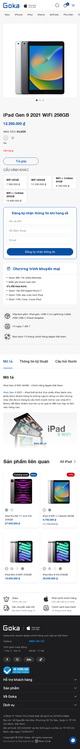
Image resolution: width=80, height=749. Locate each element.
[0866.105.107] (7, 659)
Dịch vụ (9, 705)
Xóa (5, 143)
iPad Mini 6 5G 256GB (55, 574)
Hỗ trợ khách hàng (17, 679)
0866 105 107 (37, 641)
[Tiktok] (40, 659)
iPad (30, 14)
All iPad (66, 461)
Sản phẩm (11, 688)
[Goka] (11, 5)
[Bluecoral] (27, 741)
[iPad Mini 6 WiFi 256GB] (21, 562)
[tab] (8, 361)
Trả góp (21, 161)
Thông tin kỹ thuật (33, 361)
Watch (41, 14)
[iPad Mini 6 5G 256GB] (59, 562)
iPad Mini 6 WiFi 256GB (18, 574)
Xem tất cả (40, 443)
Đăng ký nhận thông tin (40, 251)
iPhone (19, 14)
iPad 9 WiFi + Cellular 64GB (58, 515)
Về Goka (10, 696)
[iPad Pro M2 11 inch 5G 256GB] (21, 504)
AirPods (54, 14)
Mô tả (8, 361)
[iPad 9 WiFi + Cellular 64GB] (59, 504)
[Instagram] (17, 659)
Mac (7, 14)
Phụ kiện (68, 14)
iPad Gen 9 (9, 392)
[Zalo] (29, 659)
